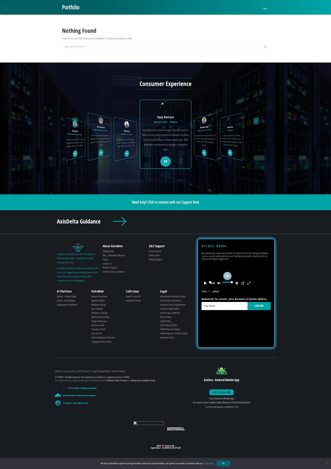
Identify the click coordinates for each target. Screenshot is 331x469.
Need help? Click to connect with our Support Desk (165, 202)
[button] (5, 8)
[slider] (210, 282)
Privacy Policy (103, 371)
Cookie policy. (208, 463)
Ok (223, 463)
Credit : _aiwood (210, 291)
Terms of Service (119, 371)
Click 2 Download (219, 392)
